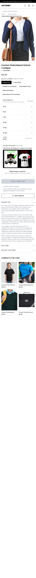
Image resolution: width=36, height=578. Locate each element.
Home (3, 14)
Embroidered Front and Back (11, 94)
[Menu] (33, 5)
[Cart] (29, 5)
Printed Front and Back (9, 86)
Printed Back (17, 82)
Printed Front (6, 82)
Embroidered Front (25, 86)
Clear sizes (28, 138)
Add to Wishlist (19, 195)
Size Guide (30, 101)
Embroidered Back (8, 90)
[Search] (25, 5)
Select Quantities (18, 181)
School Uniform (12, 14)
